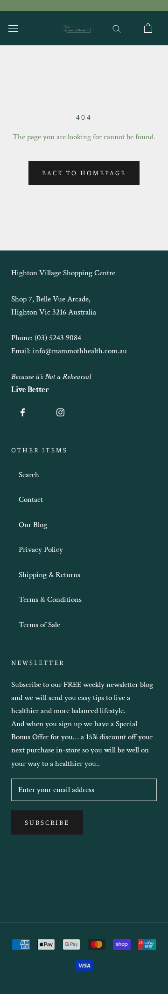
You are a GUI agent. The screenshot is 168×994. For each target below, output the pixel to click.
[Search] (116, 28)
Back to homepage (84, 172)
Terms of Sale (39, 625)
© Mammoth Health (84, 873)
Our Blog (33, 525)
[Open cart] (148, 28)
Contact (31, 499)
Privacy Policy (41, 549)
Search (29, 475)
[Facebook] (22, 411)
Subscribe (47, 822)
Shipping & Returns (49, 575)
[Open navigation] (13, 28)
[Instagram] (60, 411)
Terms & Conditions (50, 599)
